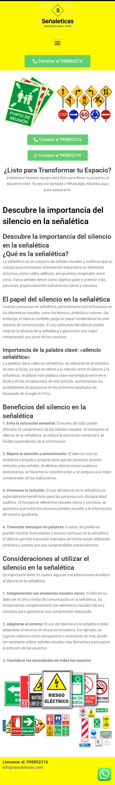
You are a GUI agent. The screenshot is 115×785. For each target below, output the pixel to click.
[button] (57, 42)
